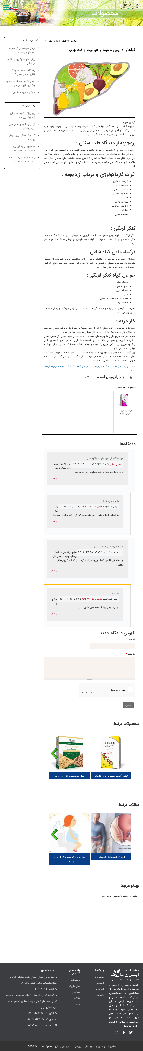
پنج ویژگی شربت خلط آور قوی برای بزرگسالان (22, 115)
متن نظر (130, 654)
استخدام (100, 989)
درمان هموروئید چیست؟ (111, 857)
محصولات (75, 980)
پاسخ (54, 478)
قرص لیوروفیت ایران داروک (124, 412)
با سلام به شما (111, 501)
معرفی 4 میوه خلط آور (24, 92)
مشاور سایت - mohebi (92, 506)
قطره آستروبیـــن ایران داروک (111, 776)
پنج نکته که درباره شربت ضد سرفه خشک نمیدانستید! (21, 160)
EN (11, 8)
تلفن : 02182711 (44, 989)
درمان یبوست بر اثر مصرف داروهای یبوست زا (22, 50)
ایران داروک (74, 986)
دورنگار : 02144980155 (40, 1019)
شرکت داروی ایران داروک (65, 1046)
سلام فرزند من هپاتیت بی (108, 546)
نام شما (131, 640)
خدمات (100, 995)
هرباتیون (76, 992)
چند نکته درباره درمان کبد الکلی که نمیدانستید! (22, 72)
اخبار (78, 1004)
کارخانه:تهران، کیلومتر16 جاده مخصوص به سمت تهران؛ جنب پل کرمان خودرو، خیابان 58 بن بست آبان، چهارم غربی (31, 1001)
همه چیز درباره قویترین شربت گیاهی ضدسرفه (23, 148)
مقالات (77, 998)
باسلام (115, 594)
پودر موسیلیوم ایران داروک (69, 776)
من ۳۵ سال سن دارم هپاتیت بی (104, 458)
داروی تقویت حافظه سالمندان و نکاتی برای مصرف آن (20, 83)
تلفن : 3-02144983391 (41, 1013)
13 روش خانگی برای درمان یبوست (69, 859)
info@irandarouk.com (40, 1025)
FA (15, 8)
